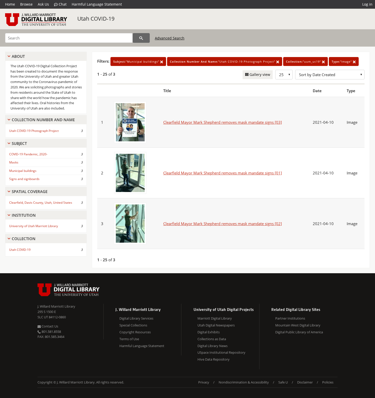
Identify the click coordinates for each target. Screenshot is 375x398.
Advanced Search (169, 38)
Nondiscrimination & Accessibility (244, 382)
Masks (13, 162)
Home (10, 4)
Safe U (283, 382)
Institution (24, 215)
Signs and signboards (24, 179)
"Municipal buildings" (136, 61)
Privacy (203, 382)
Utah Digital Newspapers (216, 325)
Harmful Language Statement (97, 4)
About (18, 56)
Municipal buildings (22, 171)
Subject (19, 143)
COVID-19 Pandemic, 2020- (28, 154)
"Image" (342, 61)
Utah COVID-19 (96, 18)
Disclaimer (305, 382)
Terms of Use (129, 339)
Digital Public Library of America (299, 332)
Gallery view (259, 74)
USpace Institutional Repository (221, 352)
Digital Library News (212, 346)
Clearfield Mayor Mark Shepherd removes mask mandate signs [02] (222, 223)
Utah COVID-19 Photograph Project (34, 131)
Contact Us (49, 326)
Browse (26, 4)
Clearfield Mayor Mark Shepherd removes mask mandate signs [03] (222, 122)
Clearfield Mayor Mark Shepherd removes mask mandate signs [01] (222, 172)
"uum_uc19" (304, 61)
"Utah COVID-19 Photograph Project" (223, 61)
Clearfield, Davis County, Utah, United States (40, 202)
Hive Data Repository (213, 359)
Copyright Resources (135, 332)
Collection (23, 238)
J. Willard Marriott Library (56, 306)
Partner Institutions (290, 318)
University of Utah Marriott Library (33, 226)
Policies (327, 382)
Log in (367, 4)
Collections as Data (211, 339)
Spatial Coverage (29, 191)
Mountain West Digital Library (297, 325)
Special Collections (133, 325)
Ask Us (43, 4)
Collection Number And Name (43, 119)
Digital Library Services (136, 318)
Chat (62, 4)
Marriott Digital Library (214, 318)
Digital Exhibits (208, 332)
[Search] (141, 38)
